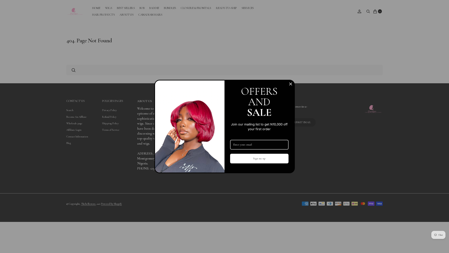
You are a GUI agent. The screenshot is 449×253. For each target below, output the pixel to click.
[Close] (290, 84)
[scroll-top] (442, 246)
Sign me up (259, 158)
